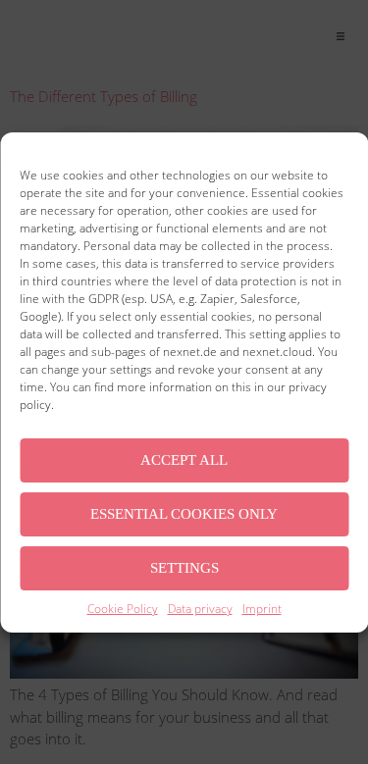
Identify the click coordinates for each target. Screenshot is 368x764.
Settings (184, 568)
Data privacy (200, 608)
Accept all (184, 460)
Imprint (262, 608)
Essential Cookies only (184, 514)
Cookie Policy (122, 608)
